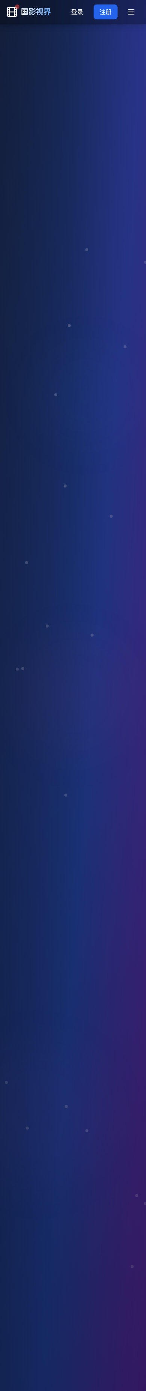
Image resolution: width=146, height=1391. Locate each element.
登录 (77, 12)
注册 (106, 12)
